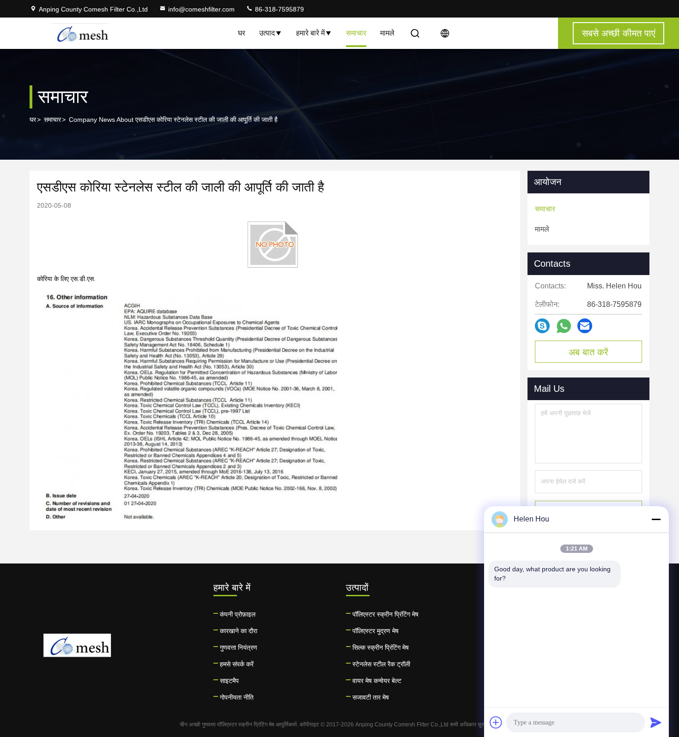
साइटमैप (229, 680)
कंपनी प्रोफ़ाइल (237, 614)
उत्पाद (267, 33)
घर (241, 33)
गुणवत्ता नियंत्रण (238, 647)
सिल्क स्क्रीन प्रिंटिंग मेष (380, 647)
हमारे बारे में (310, 33)
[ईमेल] (585, 326)
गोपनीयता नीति (237, 697)
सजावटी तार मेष (370, 697)
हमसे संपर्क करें (237, 664)
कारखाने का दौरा (238, 631)
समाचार (356, 33)
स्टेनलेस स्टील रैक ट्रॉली (381, 664)
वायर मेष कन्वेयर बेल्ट (376, 680)
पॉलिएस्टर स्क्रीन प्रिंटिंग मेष (385, 614)
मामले (387, 33)
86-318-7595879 (278, 9)
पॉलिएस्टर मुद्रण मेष (375, 631)
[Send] (656, 722)
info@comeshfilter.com (201, 9)
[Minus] (655, 519)
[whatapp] (563, 326)
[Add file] (496, 722)
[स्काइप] (542, 326)
